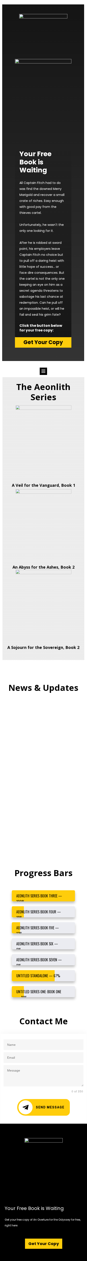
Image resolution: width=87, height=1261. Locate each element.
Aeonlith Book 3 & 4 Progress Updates (43, 761)
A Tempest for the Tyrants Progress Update (40, 814)
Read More (19, 744)
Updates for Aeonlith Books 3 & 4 (43, 708)
